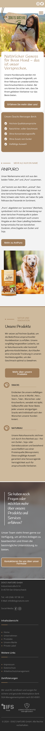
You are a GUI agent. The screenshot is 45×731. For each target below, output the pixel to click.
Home (7, 632)
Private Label (10, 645)
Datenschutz (10, 667)
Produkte (8, 639)
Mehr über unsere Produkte (22, 373)
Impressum (9, 664)
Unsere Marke (10, 642)
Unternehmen (10, 635)
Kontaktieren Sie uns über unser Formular (21, 562)
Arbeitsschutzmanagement (16, 671)
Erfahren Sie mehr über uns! (22, 104)
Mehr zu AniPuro (13, 242)
